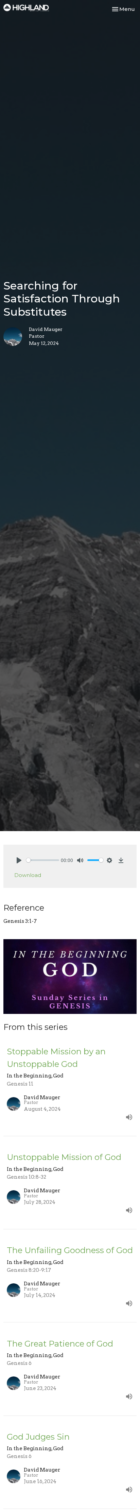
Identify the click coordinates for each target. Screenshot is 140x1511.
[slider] (42, 860)
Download (27, 875)
